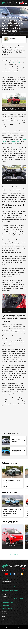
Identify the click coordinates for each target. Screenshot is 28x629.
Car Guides (5, 605)
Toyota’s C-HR (14, 141)
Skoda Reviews (5, 596)
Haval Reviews (5, 594)
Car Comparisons (7, 602)
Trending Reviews (8, 579)
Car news (8, 15)
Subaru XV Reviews (6, 583)
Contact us (5, 614)
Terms (4, 616)
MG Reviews (5, 593)
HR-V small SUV (17, 63)
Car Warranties (7, 608)
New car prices (15, 15)
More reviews (18, 587)
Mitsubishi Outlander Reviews (9, 585)
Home (3, 15)
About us (4, 611)
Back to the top (14, 554)
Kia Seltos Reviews (6, 581)
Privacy (4, 619)
